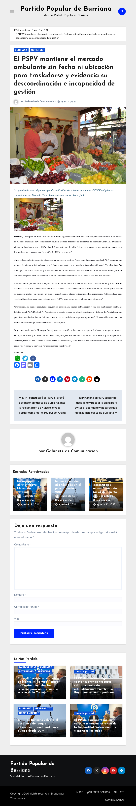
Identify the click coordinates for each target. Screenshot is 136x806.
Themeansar (18, 798)
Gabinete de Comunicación (40, 101)
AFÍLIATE (118, 792)
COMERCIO (37, 50)
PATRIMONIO (26, 671)
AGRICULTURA (27, 667)
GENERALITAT (43, 708)
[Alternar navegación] (12, 11)
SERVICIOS (43, 671)
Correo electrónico (26, 606)
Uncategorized (84, 671)
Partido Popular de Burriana (66, 9)
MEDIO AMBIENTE (29, 713)
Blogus (55, 793)
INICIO (79, 792)
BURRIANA (21, 50)
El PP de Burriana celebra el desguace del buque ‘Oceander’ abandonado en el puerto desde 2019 (68, 481)
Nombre (20, 594)
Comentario (22, 544)
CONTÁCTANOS (114, 799)
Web (16, 618)
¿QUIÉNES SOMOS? (98, 792)
